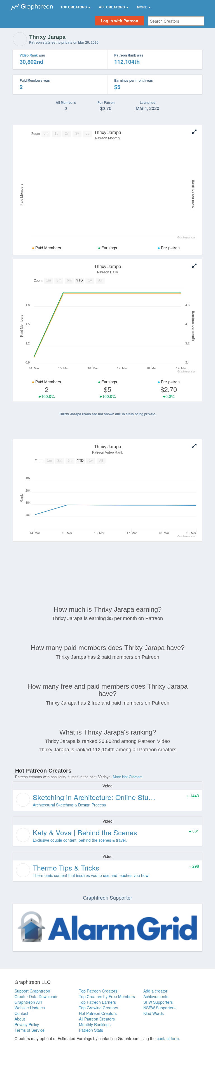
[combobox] (176, 21)
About (20, 1019)
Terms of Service (30, 1030)
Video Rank (29, 55)
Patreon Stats (91, 1030)
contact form (168, 1038)
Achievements (155, 996)
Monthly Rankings (95, 1024)
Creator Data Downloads (36, 996)
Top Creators (74, 7)
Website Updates (30, 1007)
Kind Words (153, 1013)
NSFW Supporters (159, 1007)
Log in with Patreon (119, 21)
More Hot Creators (127, 777)
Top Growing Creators (98, 1007)
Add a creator (155, 991)
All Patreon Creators (97, 1019)
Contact (21, 1013)
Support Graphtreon (32, 991)
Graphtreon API (28, 1002)
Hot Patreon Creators (98, 1013)
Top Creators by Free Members (107, 996)
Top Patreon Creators (98, 991)
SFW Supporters (158, 1002)
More (142, 7)
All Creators (112, 7)
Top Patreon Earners (97, 1002)
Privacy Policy (27, 1024)
